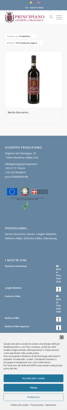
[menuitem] (49, 17)
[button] (61, 337)
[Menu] (57, 17)
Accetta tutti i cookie (33, 378)
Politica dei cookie (20, 404)
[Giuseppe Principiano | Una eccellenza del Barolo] (28, 17)
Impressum (50, 404)
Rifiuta (33, 387)
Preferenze (33, 397)
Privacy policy (36, 404)
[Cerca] (49, 17)
